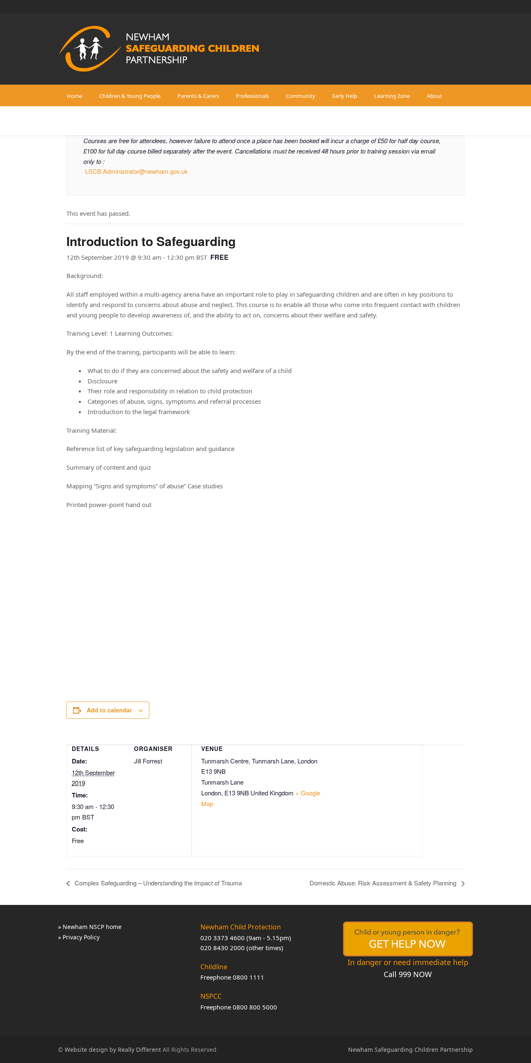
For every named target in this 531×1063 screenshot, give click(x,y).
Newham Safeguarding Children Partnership (410, 1049)
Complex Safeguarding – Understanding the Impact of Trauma (157, 882)
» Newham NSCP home (90, 927)
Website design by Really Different (113, 1049)
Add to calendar (109, 710)
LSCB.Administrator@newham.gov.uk (136, 171)
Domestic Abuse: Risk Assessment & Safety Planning (383, 882)
